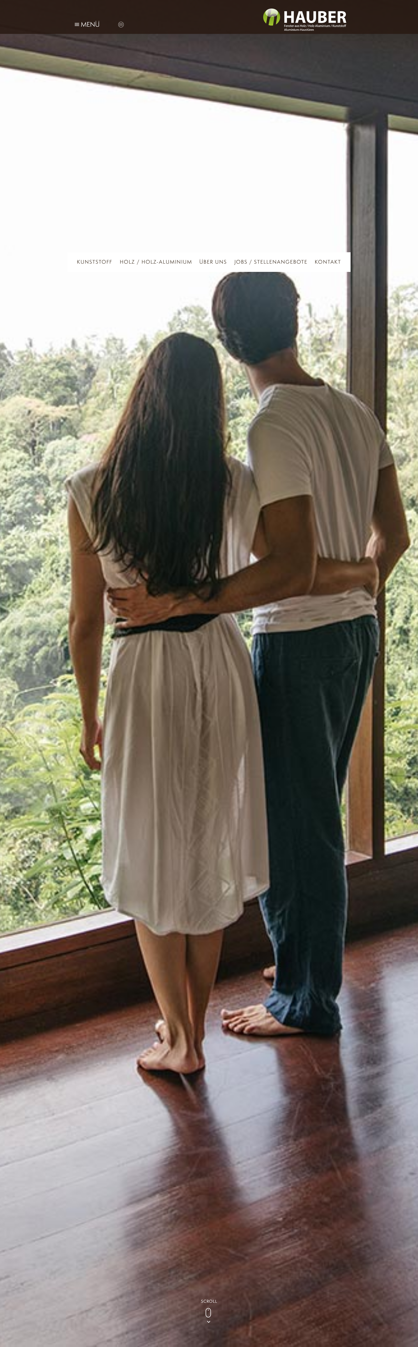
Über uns (213, 262)
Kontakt (328, 262)
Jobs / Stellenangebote (270, 262)
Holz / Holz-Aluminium (156, 262)
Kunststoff (94, 262)
